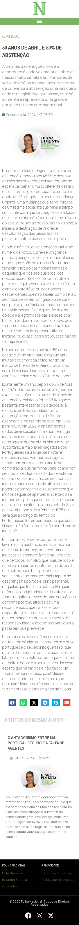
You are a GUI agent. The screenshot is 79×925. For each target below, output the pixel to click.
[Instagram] (39, 915)
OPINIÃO (10, 36)
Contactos (10, 886)
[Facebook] (28, 915)
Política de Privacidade (58, 879)
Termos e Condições (57, 873)
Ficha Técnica (12, 873)
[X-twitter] (51, 915)
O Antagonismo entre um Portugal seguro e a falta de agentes (36, 743)
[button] (39, 21)
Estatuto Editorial (15, 879)
